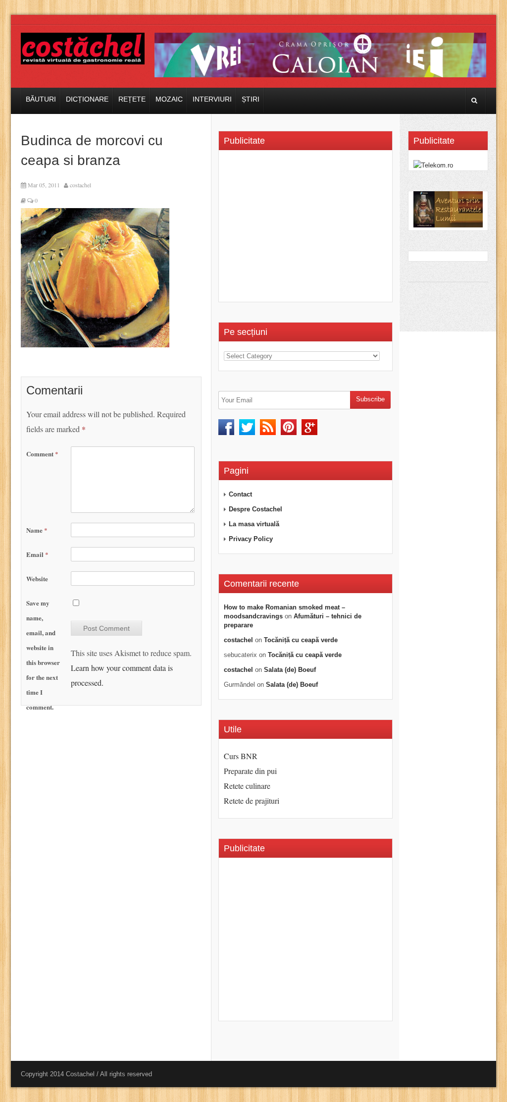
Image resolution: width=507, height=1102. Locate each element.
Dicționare (87, 99)
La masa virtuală (254, 524)
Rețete (132, 99)
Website (37, 578)
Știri (250, 99)
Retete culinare (247, 785)
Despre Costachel (255, 509)
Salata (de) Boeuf (290, 669)
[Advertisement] (307, 229)
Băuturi (41, 99)
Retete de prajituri (251, 800)
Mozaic (169, 99)
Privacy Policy (251, 539)
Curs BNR (240, 756)
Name (37, 530)
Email (37, 554)
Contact (240, 494)
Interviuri (212, 99)
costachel (80, 185)
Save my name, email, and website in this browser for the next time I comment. (43, 655)
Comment (42, 453)
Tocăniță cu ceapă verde (301, 640)
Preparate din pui (250, 771)
